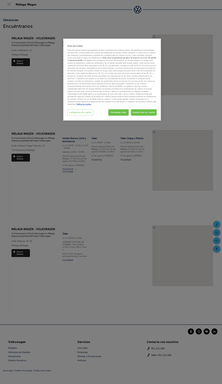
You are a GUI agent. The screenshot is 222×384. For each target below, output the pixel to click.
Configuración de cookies (80, 112)
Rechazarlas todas (118, 112)
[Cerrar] (157, 42)
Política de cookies (83, 104)
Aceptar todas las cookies (144, 112)
